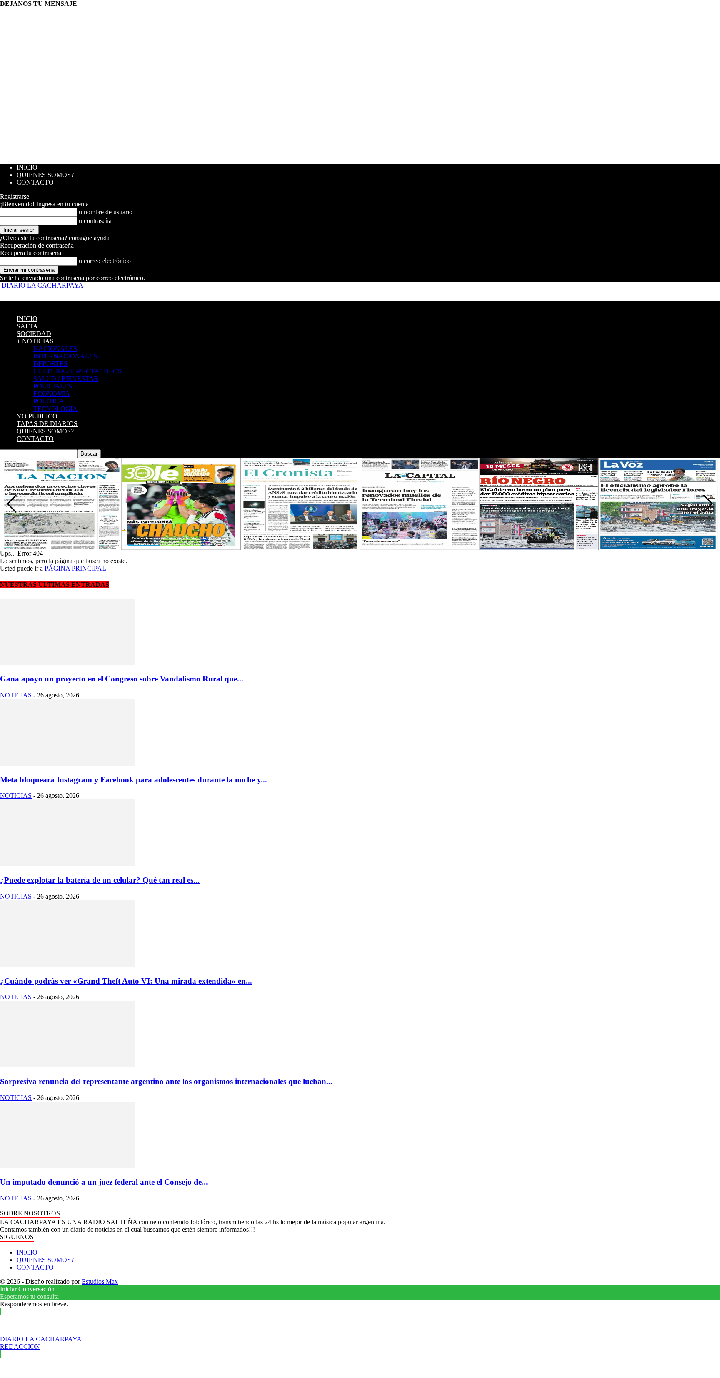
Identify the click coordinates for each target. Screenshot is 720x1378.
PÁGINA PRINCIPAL (75, 568)
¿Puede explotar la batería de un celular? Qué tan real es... (100, 880)
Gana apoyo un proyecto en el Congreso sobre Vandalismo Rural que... (121, 678)
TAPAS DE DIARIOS (47, 423)
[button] (708, 504)
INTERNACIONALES (65, 356)
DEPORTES (50, 363)
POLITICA (48, 401)
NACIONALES (55, 348)
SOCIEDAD (34, 333)
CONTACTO (35, 182)
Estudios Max (100, 1281)
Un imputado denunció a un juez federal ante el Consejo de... (104, 1182)
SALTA (27, 326)
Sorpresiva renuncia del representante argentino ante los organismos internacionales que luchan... (166, 1081)
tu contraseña (94, 220)
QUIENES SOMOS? (45, 174)
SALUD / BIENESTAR (65, 378)
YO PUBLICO (37, 416)
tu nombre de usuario (104, 211)
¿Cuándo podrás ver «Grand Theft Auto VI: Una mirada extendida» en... (126, 981)
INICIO (27, 167)
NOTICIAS (16, 695)
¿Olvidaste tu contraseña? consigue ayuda (55, 237)
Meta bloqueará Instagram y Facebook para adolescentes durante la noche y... (133, 779)
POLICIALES (52, 386)
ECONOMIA (51, 393)
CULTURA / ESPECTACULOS (77, 371)
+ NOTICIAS (35, 341)
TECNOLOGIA (55, 408)
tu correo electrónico (104, 260)
